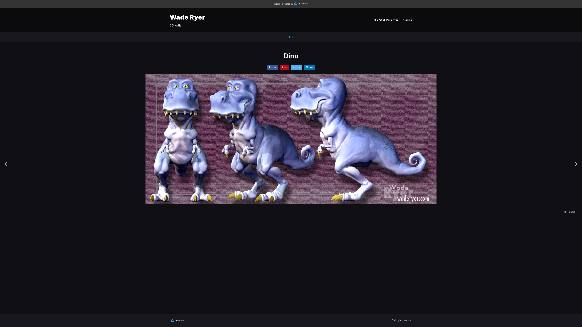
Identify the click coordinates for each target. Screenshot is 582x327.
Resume (407, 20)
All (291, 37)
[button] (569, 212)
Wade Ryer (187, 17)
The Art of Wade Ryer (385, 20)
